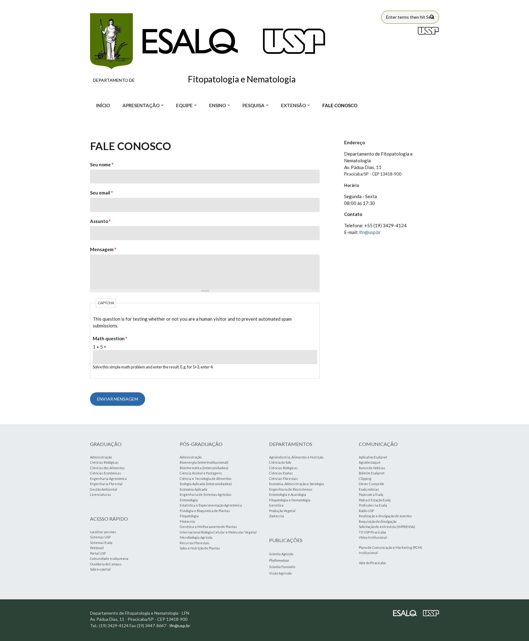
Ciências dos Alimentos (107, 468)
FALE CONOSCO (339, 105)
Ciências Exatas (281, 473)
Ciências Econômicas (105, 473)
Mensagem (103, 249)
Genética (276, 505)
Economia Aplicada (193, 489)
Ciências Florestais (283, 479)
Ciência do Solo (280, 462)
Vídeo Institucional (373, 537)
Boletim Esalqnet (372, 473)
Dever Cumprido (371, 484)
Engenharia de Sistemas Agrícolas (205, 494)
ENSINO (218, 105)
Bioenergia (188, 462)
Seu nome (102, 164)
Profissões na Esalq (373, 505)
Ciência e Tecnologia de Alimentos (205, 479)
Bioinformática (191, 468)
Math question (110, 338)
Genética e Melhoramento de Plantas (208, 527)
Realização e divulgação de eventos (385, 516)
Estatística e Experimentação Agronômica (211, 505)
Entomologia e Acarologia (287, 494)
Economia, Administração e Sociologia (296, 484)
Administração (101, 457)
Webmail (97, 548)
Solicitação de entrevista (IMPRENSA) (387, 527)
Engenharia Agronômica (108, 479)
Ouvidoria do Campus (106, 564)
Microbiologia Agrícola (196, 537)
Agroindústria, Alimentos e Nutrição (296, 457)
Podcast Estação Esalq (375, 500)
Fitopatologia (189, 516)
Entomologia (189, 500)
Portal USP (98, 553)
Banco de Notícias (372, 468)
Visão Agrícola (280, 573)
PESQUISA (253, 105)
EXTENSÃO (294, 105)
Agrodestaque (370, 462)
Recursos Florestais (194, 543)
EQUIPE (184, 105)
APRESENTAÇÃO (141, 105)
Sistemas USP (100, 537)
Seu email (101, 192)
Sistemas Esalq (101, 543)
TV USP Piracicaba (372, 532)
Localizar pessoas (103, 532)
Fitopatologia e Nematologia (289, 500)
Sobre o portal (100, 569)
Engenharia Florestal (106, 484)
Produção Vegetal (282, 511)
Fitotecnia (187, 521)
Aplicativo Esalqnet (373, 457)
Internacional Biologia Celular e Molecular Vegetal (218, 532)
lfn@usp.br (370, 232)
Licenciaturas (100, 494)
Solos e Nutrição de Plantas (200, 548)
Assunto (100, 221)
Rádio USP (366, 511)
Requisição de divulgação (377, 521)
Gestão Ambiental (103, 489)
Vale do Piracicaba (372, 563)
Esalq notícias (369, 489)
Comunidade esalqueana (109, 558)
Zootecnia (276, 516)
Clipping (365, 479)
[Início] (207, 41)
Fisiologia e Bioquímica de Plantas (205, 511)
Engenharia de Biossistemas (290, 489)
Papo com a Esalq (371, 494)
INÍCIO (103, 105)
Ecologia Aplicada (192, 484)
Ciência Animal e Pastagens (201, 473)
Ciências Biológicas (104, 462)
